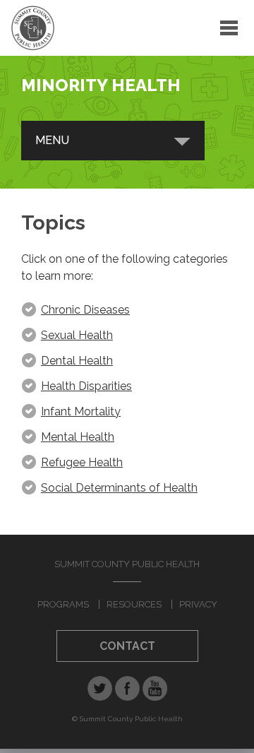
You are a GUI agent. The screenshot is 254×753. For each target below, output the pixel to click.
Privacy (198, 604)
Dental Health (77, 360)
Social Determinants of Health (119, 487)
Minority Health (101, 85)
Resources (134, 604)
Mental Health (77, 437)
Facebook (127, 688)
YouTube (155, 688)
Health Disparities (86, 386)
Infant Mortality (81, 411)
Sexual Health (77, 335)
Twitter (99, 688)
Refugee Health (82, 462)
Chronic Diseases (85, 309)
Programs (63, 604)
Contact (127, 646)
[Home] (32, 28)
